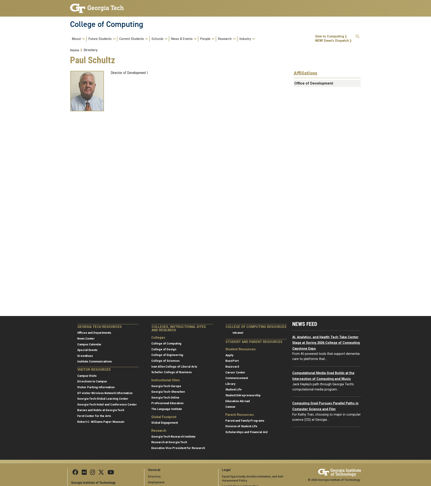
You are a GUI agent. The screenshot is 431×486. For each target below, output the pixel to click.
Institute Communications (94, 361)
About (76, 39)
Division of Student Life (241, 426)
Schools (157, 39)
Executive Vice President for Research (178, 448)
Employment (156, 482)
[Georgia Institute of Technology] (97, 6)
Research (225, 39)
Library (230, 384)
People (205, 39)
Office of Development (313, 83)
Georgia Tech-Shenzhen (168, 391)
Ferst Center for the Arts (94, 416)
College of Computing (106, 24)
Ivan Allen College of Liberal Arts (174, 366)
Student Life (233, 389)
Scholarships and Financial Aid (246, 432)
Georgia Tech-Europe (166, 386)
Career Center (235, 372)
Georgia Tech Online (165, 397)
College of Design (163, 349)
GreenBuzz (85, 355)
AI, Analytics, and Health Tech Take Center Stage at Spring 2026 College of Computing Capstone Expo (326, 343)
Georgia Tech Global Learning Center (102, 398)
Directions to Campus (92, 381)
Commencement (236, 378)
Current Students (131, 39)
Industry (245, 39)
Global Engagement (164, 422)
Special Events (87, 350)
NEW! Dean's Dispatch (332, 41)
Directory (90, 50)
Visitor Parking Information (95, 387)
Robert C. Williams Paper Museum (100, 421)
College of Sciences (165, 360)
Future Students (100, 39)
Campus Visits (87, 375)
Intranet (238, 332)
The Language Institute (166, 409)
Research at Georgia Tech (169, 442)
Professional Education (167, 403)
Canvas (230, 406)
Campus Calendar (89, 344)
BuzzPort (232, 360)
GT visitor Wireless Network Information (104, 393)
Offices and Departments (94, 332)
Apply (229, 355)
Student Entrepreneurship (243, 395)
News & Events (182, 39)
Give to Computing (329, 36)
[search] (357, 39)
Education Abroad (237, 401)
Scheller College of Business (171, 372)
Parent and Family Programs (244, 420)
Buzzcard (232, 366)
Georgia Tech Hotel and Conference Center (107, 404)
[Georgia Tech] (339, 471)
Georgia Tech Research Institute (173, 436)
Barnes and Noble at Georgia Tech (100, 410)
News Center (86, 338)
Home (74, 50)
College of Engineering (167, 355)
